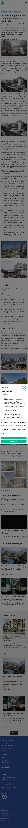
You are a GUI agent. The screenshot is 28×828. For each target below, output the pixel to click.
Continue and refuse (5, 387)
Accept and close (13, 441)
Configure (14, 437)
